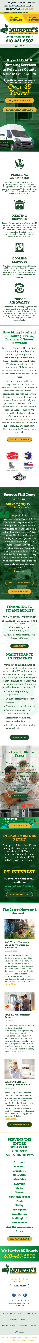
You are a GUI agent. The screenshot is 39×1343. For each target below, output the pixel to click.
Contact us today (23, 419)
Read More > (11, 984)
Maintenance (9, 1326)
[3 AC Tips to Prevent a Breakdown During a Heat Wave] (19, 929)
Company (24, 1326)
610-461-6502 (27, 9)
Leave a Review (19, 1286)
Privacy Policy (31, 1338)
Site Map (9, 1340)
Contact (19, 1332)
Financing (25, 1320)
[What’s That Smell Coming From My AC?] (19, 1068)
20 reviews (22, 1282)
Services (7, 1314)
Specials (31, 1314)
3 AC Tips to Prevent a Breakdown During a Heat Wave (17, 945)
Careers (13, 1320)
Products (19, 1314)
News (34, 1326)
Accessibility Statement (24, 1340)
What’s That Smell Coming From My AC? (17, 1083)
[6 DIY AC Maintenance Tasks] (19, 1001)
